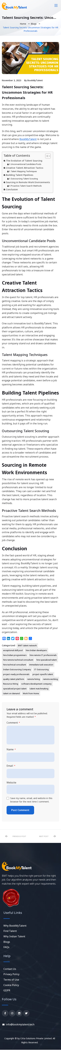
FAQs (6, 947)
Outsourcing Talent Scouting (24, 178)
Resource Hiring (10, 683)
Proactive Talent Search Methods (26, 185)
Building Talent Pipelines (19, 174)
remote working (50, 679)
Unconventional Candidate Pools (26, 164)
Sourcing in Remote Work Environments (28, 182)
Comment (13, 722)
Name (11, 749)
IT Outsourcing (41, 669)
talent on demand (11, 693)
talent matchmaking (39, 688)
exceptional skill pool (13, 650)
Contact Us (9, 969)
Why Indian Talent (14, 936)
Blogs (34, 23)
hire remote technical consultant (18, 659)
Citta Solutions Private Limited (36, 1038)
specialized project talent (15, 688)
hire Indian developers (36, 650)
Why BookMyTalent (14, 925)
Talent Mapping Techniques (24, 171)
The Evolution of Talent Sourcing (24, 160)
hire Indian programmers (15, 655)
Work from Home (31, 693)
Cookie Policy (11, 985)
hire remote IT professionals (43, 655)
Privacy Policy (11, 974)
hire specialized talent (46, 659)
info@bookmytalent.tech (20, 1024)
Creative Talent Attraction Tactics (24, 167)
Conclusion (12, 189)
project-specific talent (43, 674)
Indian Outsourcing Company (17, 669)
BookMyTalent (35, 80)
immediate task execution (41, 664)
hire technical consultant (14, 664)
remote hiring (33, 679)
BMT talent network (27, 645)
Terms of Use (11, 979)
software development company (36, 683)
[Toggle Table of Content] (46, 156)
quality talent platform (13, 679)
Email (11, 765)
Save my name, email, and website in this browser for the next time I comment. (31, 800)
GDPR (6, 990)
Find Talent (10, 931)
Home (23, 23)
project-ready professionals (16, 674)
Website (11, 782)
